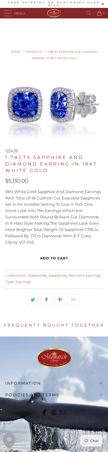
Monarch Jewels (60, 429)
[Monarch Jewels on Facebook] (44, 413)
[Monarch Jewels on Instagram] (54, 413)
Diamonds (37, 275)
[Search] (89, 13)
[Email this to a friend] (73, 300)
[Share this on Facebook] (46, 300)
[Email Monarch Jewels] (63, 413)
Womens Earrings (84, 275)
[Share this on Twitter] (32, 300)
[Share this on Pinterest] (60, 300)
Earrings (23, 282)
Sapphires (57, 275)
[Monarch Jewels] (54, 13)
